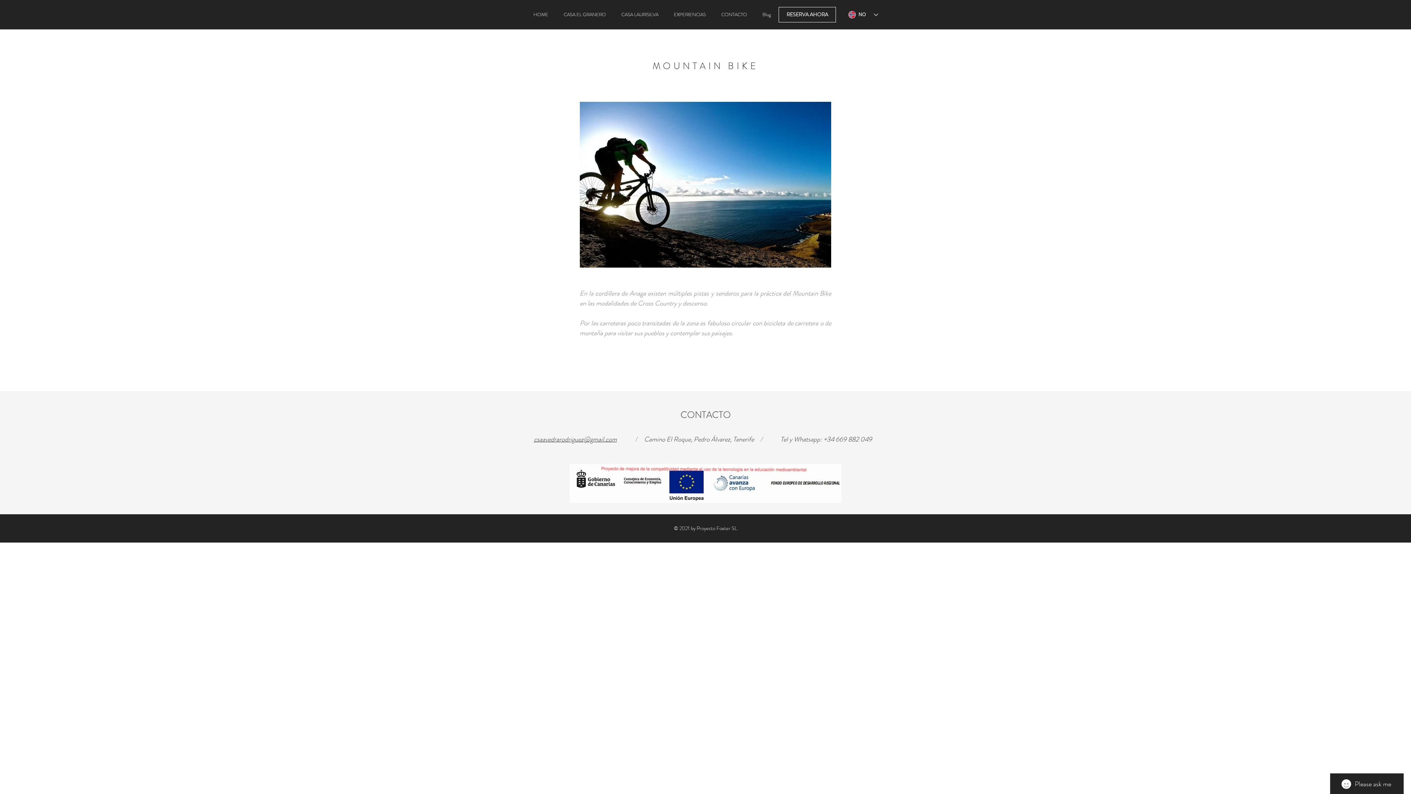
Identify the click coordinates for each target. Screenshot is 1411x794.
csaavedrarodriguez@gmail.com (575, 439)
